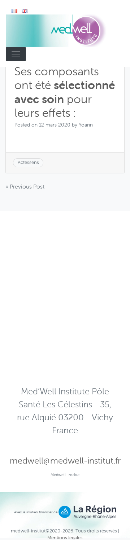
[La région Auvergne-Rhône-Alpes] (87, 512)
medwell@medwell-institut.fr (65, 460)
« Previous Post (24, 186)
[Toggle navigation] (16, 54)
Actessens (28, 162)
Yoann (86, 124)
